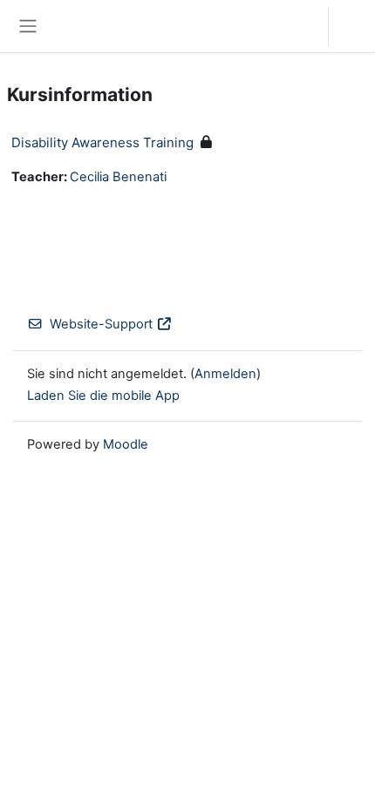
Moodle (125, 444)
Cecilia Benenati (118, 177)
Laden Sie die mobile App (103, 395)
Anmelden (356, 26)
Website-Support (101, 324)
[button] (297, 26)
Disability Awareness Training (102, 142)
